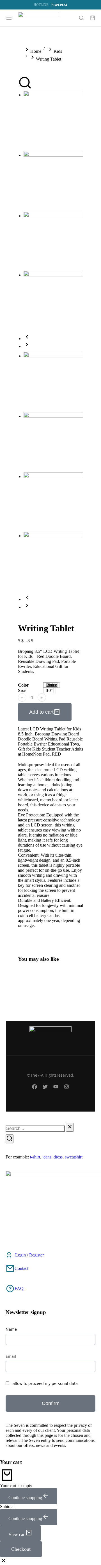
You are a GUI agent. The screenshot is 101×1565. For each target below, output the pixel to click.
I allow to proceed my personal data (44, 1383)
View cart (17, 1534)
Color (23, 685)
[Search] (9, 1138)
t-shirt (35, 1157)
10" (49, 690)
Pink (50, 685)
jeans (46, 1157)
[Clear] (70, 1127)
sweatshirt (73, 1157)
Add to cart (41, 712)
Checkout (21, 1549)
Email (11, 1356)
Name (11, 1329)
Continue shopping (25, 1497)
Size (22, 690)
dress (58, 1157)
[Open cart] (92, 18)
